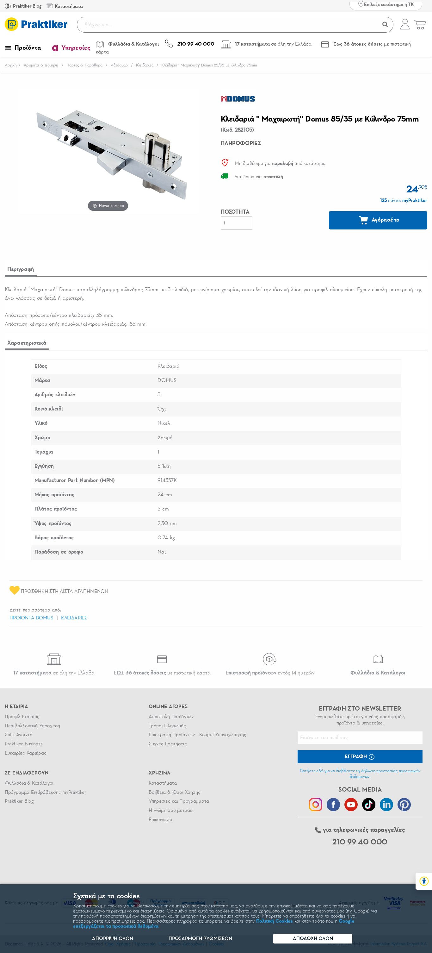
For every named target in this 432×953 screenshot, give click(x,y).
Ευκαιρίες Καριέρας (25, 753)
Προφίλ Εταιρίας (22, 716)
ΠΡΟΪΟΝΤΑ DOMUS (31, 618)
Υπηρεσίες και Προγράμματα (179, 801)
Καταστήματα (162, 783)
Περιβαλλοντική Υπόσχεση (32, 726)
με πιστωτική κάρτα (162, 673)
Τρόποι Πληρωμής (167, 726)
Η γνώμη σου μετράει (171, 810)
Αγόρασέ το (384, 220)
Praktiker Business (23, 744)
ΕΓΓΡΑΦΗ (356, 756)
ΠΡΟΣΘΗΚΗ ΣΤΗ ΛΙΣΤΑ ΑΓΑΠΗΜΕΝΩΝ (64, 591)
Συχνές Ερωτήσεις (168, 744)
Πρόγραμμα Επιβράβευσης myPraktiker (45, 792)
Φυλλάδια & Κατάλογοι (29, 783)
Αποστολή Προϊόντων (171, 716)
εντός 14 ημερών (270, 673)
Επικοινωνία (160, 819)
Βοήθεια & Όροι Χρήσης (174, 792)
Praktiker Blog (26, 6)
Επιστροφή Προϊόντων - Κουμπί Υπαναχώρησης (197, 734)
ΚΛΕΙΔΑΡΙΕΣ (74, 618)
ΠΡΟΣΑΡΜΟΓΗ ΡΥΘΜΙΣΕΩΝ (200, 938)
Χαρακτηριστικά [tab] (26, 343)
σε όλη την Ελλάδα (54, 673)
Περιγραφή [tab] (20, 269)
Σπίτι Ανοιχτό (19, 734)
